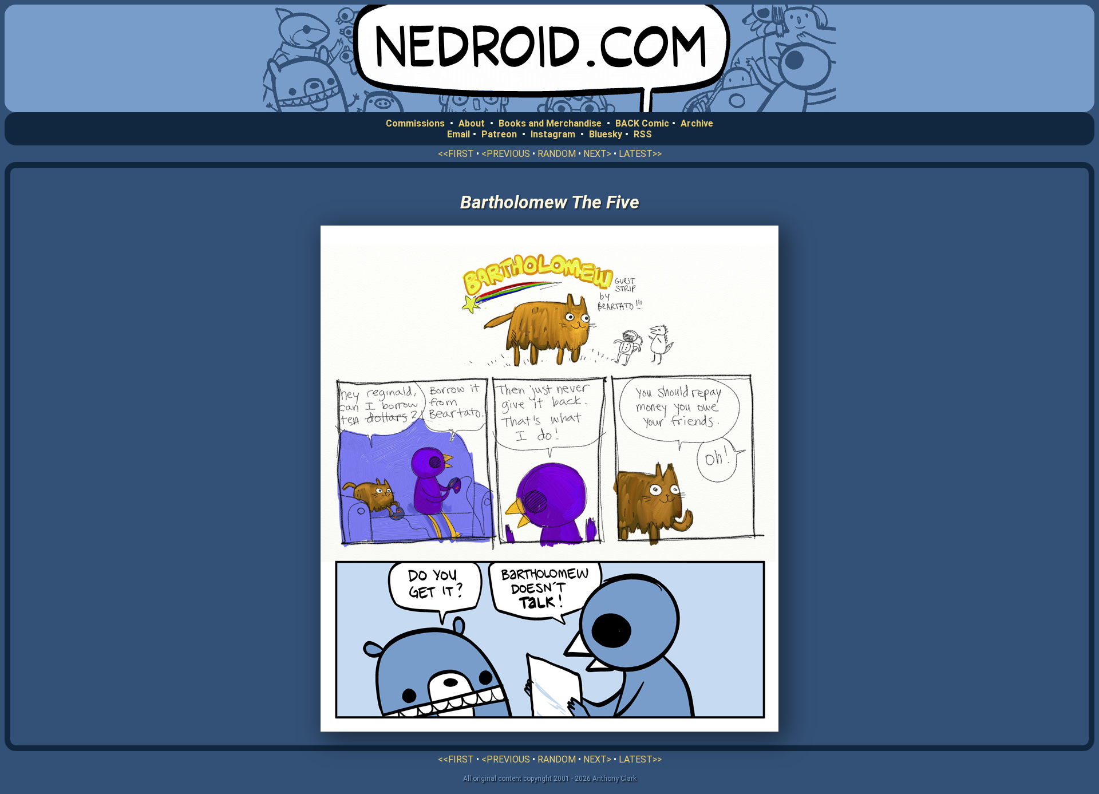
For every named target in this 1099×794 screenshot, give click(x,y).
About (471, 123)
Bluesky (605, 134)
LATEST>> (640, 153)
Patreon (499, 134)
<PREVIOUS (505, 153)
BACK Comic (642, 123)
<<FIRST (456, 153)
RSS (643, 134)
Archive (697, 123)
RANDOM (556, 153)
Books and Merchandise (550, 123)
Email (458, 134)
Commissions (415, 123)
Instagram (553, 134)
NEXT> (597, 153)
